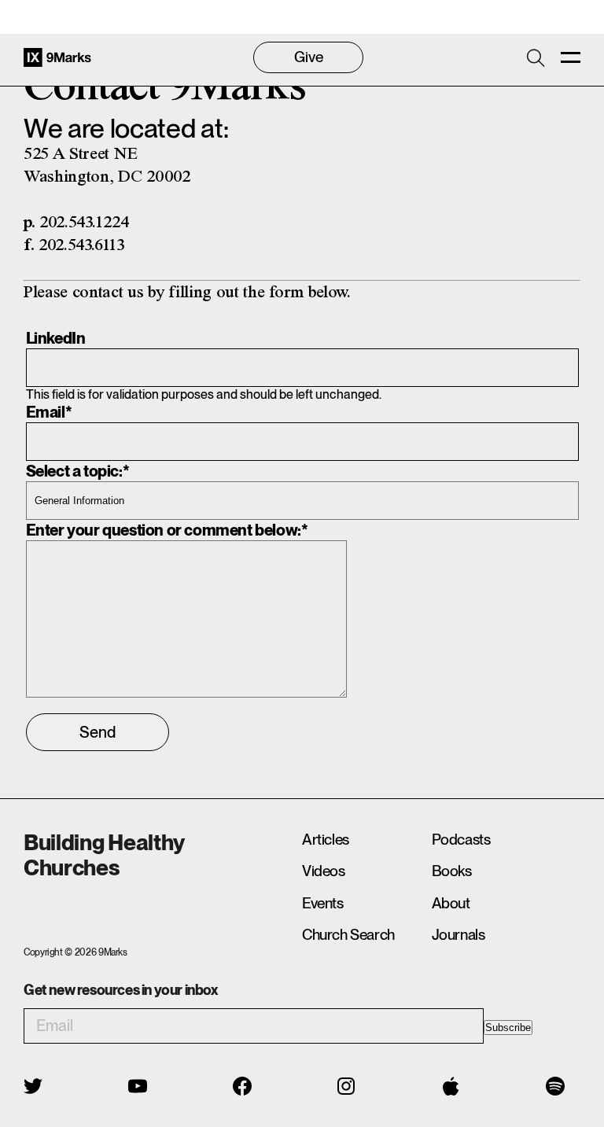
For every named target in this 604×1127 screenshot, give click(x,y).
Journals (458, 935)
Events (323, 903)
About (451, 903)
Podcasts (461, 840)
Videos (323, 871)
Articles (325, 840)
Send (97, 732)
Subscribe (508, 1027)
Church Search (348, 935)
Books (452, 871)
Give (308, 57)
